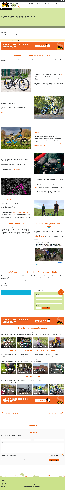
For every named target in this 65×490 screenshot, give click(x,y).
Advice (38, 3)
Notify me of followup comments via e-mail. (9, 455)
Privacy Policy (3, 483)
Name (2, 437)
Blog (5, 26)
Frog (3, 410)
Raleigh (20, 410)
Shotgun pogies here (15, 169)
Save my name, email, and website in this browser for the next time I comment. (15, 459)
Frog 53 (15, 210)
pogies (4, 163)
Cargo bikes (29, 3)
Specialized (24, 410)
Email (35, 437)
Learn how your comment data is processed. (57, 466)
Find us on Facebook (60, 1)
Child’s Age (37, 294)
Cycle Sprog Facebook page (39, 236)
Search (13, 5)
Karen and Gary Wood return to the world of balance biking (48, 131)
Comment (3, 442)
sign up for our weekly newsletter (40, 382)
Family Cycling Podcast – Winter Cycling (55, 413)
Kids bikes (19, 3)
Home (11, 3)
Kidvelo (18, 410)
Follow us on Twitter (61, 1)
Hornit (6, 410)
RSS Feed (63, 1)
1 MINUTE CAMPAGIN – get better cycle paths (10, 413)
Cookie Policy (3, 480)
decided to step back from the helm (22, 216)
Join (56, 3)
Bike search (47, 3)
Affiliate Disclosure (5, 484)
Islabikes (8, 410)
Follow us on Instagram (62, 1)
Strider (27, 410)
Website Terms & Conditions (6, 482)
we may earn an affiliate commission (49, 40)
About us (3, 486)
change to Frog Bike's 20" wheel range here (20, 212)
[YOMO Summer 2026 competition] (32, 46)
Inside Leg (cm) (38, 301)
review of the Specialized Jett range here (54, 87)
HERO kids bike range (22, 102)
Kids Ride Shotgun (13, 410)
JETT (61, 74)
